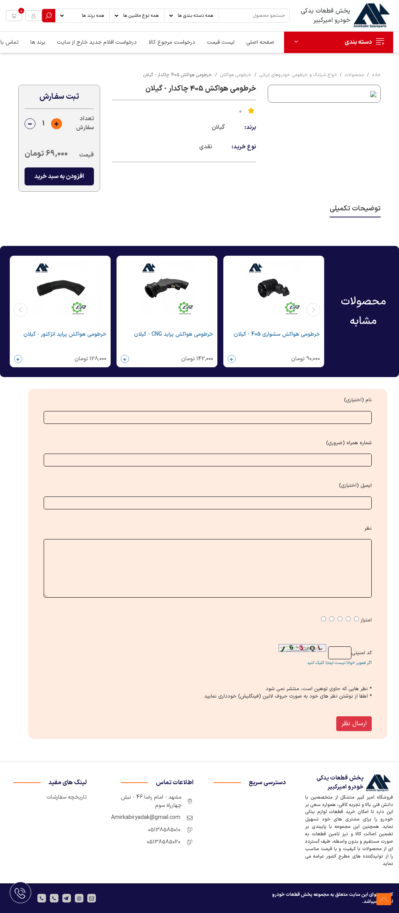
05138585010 (164, 830)
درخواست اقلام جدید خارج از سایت (97, 42)
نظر (368, 528)
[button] (14, 15)
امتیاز (366, 620)
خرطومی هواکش (235, 74)
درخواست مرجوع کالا (171, 42)
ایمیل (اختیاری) (355, 485)
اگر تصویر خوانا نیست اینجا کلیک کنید (339, 663)
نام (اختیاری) (358, 400)
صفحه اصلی (260, 42)
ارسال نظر (354, 723)
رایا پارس (199, 894)
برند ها (37, 42)
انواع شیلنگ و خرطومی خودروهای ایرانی (298, 74)
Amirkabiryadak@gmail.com (145, 817)
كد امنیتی (361, 653)
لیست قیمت (221, 42)
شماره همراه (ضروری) (349, 443)
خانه (376, 74)
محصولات (354, 74)
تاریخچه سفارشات (66, 797)
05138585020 (163, 842)
